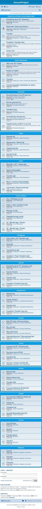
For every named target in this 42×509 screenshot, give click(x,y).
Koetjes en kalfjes (12, 71)
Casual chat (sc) (11, 299)
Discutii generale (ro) (13, 102)
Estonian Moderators (25, 322)
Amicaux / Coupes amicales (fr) (17, 363)
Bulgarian (21, 448)
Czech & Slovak (21, 196)
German (21, 368)
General (9, 429)
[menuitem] (6, 6)
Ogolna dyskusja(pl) (13, 170)
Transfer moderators (25, 38)
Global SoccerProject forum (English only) (21, 16)
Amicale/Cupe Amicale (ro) (15, 116)
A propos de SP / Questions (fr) (17, 346)
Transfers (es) (11, 278)
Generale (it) (10, 136)
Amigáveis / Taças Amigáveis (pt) (17, 256)
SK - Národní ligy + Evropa (15, 228)
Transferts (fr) (11, 357)
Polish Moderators (24, 165)
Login (3, 470)
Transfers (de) (11, 382)
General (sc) (10, 293)
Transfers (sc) (11, 305)
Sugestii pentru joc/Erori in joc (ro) (18, 124)
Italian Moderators (24, 138)
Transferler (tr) (11, 407)
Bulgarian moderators (25, 452)
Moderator (15, 22)
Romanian (21, 92)
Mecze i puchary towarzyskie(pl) (17, 182)
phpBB (15, 504)
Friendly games (11, 435)
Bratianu (12, 497)
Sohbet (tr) (10, 403)
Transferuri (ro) (11, 109)
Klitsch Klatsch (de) (13, 377)
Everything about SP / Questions (17, 19)
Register (9, 470)
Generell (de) (10, 371)
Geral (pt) (9, 244)
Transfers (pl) (10, 176)
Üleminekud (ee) (12, 332)
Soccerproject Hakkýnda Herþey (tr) (18, 397)
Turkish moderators (18, 398)
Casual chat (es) (11, 272)
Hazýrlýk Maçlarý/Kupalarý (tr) (16, 413)
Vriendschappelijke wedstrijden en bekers (20, 85)
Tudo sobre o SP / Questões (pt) (17, 238)
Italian (21, 133)
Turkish (21, 393)
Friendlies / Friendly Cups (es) (16, 283)
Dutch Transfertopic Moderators (28, 80)
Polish (21, 161)
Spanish (21, 263)
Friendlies (9, 462)
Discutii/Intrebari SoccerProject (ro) (18, 95)
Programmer (23, 29)
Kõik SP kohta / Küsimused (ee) (17, 321)
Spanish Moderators (25, 267)
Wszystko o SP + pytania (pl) (16, 164)
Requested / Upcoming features (17, 26)
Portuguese (21, 235)
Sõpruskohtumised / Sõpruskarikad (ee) (20, 336)
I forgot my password (6, 480)
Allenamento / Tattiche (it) (15, 142)
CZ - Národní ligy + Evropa (15, 222)
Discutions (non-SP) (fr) (14, 352)
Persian (21, 420)
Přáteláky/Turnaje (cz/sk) (14, 216)
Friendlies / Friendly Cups (15, 42)
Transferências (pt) (12, 250)
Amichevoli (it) (11, 154)
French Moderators (25, 348)
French (21, 343)
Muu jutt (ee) (10, 327)
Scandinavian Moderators (26, 295)
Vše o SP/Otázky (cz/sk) (14, 199)
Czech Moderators (18, 200)
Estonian (21, 318)
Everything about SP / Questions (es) (19, 266)
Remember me (27, 480)
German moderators (18, 373)
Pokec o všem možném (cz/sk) (17, 205)
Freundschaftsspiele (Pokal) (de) (17, 388)
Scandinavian (21, 290)
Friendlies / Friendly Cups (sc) (16, 311)
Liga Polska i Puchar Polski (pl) (17, 187)
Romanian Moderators (19, 98)
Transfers (9, 34)
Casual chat (10, 51)
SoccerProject (11, 423)
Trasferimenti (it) (12, 148)
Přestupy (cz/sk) (11, 211)
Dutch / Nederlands (21, 60)
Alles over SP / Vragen (14, 63)
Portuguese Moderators (26, 240)
